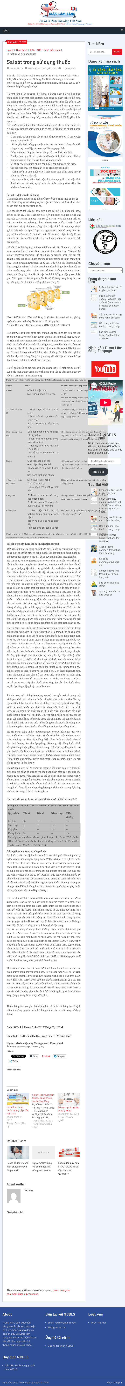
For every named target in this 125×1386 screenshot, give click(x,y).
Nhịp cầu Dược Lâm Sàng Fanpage (105, 349)
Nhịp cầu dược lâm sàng (15, 1382)
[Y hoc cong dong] (105, 228)
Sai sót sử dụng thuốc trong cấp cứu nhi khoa (17, 1110)
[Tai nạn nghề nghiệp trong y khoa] (69, 1099)
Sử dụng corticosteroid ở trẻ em (109, 561)
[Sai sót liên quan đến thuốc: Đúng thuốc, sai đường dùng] (45, 1111)
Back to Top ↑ (115, 1382)
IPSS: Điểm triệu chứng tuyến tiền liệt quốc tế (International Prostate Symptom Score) (110, 302)
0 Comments (69, 68)
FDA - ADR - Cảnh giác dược (45, 50)
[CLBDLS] (105, 242)
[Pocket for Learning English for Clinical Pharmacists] (105, 209)
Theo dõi (98, 471)
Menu (5, 30)
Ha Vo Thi (18, 68)
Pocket (46, 1056)
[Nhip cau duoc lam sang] (105, 369)
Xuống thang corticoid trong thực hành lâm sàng (109, 549)
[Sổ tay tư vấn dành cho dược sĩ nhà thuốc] (105, 161)
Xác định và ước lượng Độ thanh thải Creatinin (109, 335)
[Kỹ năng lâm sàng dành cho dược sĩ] (105, 110)
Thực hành (21, 50)
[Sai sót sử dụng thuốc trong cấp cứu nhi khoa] (18, 1099)
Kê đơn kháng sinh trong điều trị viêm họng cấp (109, 573)
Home (10, 50)
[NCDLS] (62, 13)
